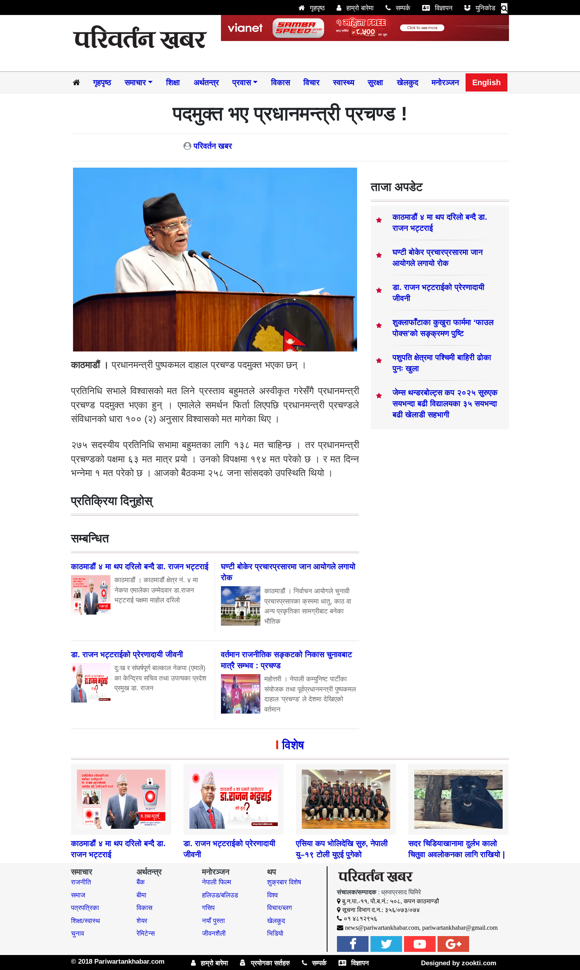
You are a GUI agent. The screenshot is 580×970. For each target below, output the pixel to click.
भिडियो (275, 933)
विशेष (293, 744)
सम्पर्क (402, 8)
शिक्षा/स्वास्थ (85, 921)
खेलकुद (407, 82)
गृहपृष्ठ (316, 8)
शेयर (142, 921)
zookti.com (479, 963)
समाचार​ (135, 82)
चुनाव (77, 933)
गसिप (208, 908)
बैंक (141, 882)
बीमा (141, 895)
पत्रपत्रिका (85, 908)
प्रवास (241, 82)
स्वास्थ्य (343, 82)
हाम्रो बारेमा (359, 8)
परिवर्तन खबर (213, 146)
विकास (280, 82)
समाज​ (78, 895)
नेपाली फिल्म (216, 882)
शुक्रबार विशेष (284, 882)
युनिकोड (484, 8)
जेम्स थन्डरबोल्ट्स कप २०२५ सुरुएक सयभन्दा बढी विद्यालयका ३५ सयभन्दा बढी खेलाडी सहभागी (445, 403)
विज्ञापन (443, 8)
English (486, 82)
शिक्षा (173, 82)
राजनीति (81, 882)
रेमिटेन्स (146, 933)
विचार (311, 82)
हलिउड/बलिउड (220, 895)
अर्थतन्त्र (206, 82)
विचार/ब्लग (279, 908)
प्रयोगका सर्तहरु (269, 963)
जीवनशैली (214, 933)
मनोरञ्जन (445, 82)
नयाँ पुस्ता (213, 921)
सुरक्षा (375, 82)
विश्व (272, 895)
